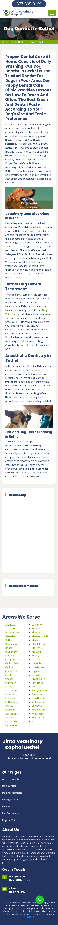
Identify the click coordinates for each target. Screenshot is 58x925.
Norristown (38, 667)
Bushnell (10, 655)
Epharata (10, 698)
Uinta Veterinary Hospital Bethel (22, 744)
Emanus (9, 694)
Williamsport (39, 717)
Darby (8, 686)
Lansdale (10, 717)
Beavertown (12, 632)
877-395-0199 (29, 4)
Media (35, 640)
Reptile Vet (8, 820)
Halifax (9, 706)
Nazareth (37, 659)
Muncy (35, 655)
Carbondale (11, 663)
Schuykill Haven (40, 690)
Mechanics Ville (40, 636)
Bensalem (10, 636)
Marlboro (37, 628)
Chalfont (10, 675)
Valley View (38, 702)
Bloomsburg (12, 644)
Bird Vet (7, 806)
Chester (9, 678)
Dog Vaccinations (12, 792)
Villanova (37, 706)
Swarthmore (39, 698)
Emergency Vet (11, 799)
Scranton (37, 694)
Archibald (10, 628)
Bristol (9, 647)
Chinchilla (10, 682)
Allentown (10, 624)
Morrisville (38, 647)
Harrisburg (11, 713)
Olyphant (37, 671)
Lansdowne (11, 721)
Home (5, 42)
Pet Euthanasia (11, 813)
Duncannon (11, 690)
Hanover (10, 709)
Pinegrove (37, 682)
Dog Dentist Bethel (32, 42)
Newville (36, 663)
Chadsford (11, 671)
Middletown (38, 644)
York (34, 721)
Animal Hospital (11, 779)
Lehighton (37, 624)
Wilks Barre (38, 713)
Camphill (10, 659)
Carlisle (9, 667)
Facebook (29, 916)
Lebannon (11, 725)
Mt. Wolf (36, 651)
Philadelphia (38, 678)
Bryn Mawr (11, 651)
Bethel (15, 42)
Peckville (36, 675)
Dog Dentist (9, 786)
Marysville (37, 632)
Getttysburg (12, 702)
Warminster (38, 709)
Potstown (37, 686)
